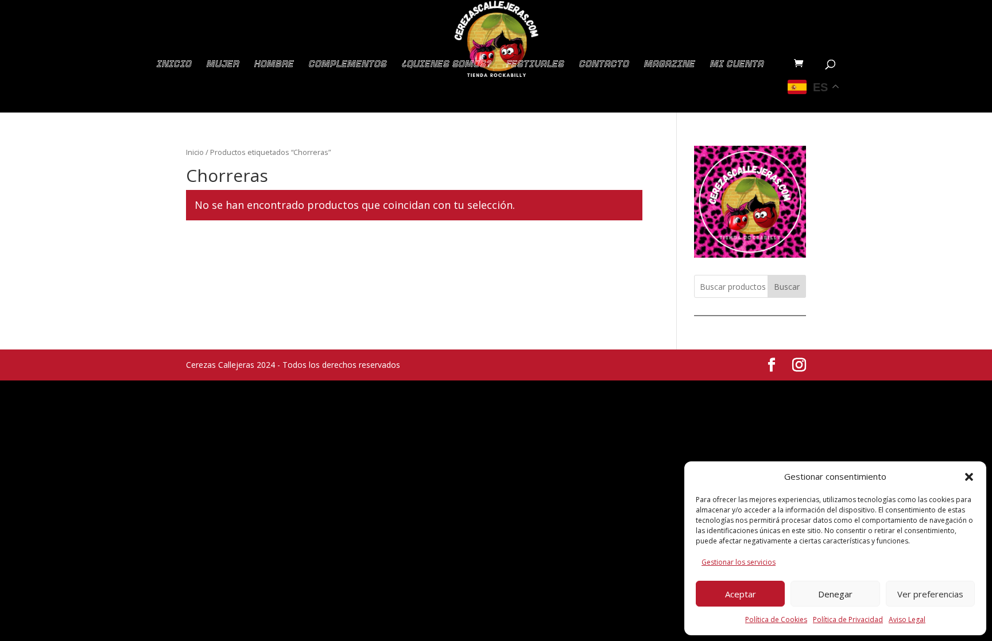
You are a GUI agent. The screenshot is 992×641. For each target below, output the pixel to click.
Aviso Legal (907, 619)
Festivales (535, 64)
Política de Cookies (776, 619)
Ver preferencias (930, 594)
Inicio (174, 64)
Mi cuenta (737, 64)
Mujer (223, 64)
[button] (969, 477)
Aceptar (740, 594)
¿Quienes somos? (446, 64)
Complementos (348, 64)
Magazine (669, 64)
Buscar (787, 286)
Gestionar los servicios (739, 562)
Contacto (604, 64)
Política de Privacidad (848, 619)
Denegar (835, 594)
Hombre (274, 64)
